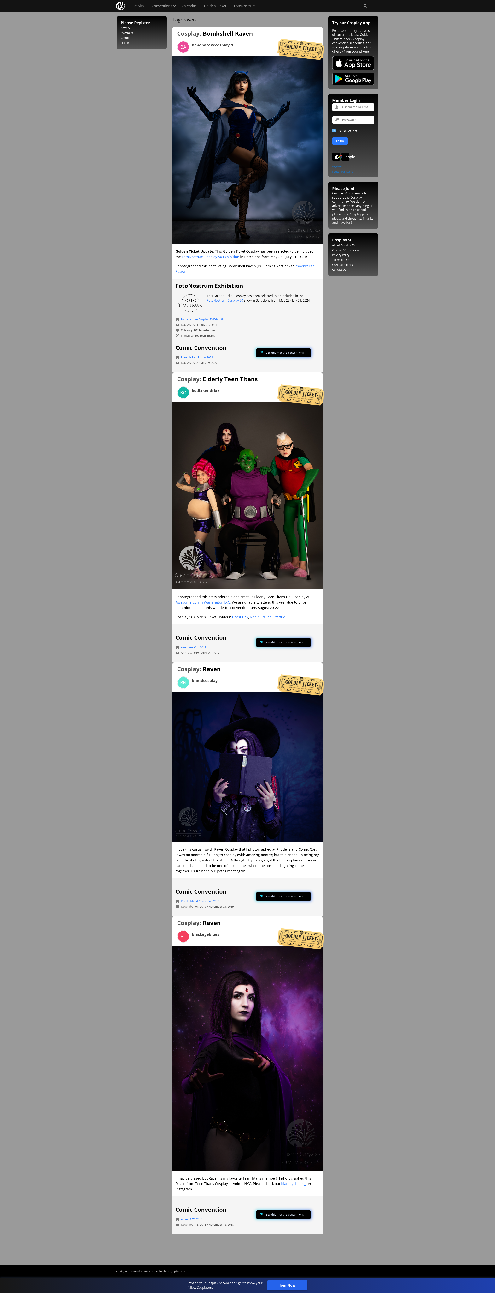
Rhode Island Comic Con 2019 (200, 901)
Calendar (189, 5)
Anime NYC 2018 (191, 1219)
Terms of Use (340, 260)
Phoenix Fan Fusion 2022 (197, 357)
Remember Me (347, 130)
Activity (138, 5)
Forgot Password (342, 171)
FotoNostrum (245, 5)
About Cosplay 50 (343, 245)
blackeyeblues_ (293, 1183)
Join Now (287, 1285)
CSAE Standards (342, 265)
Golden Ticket (215, 5)
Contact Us (339, 269)
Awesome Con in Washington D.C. (203, 602)
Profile (125, 43)
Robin (255, 617)
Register (337, 166)
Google (345, 157)
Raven (266, 617)
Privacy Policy (340, 255)
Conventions (162, 5)
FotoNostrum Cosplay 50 (225, 300)
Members (127, 33)
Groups (125, 37)
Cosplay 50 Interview (345, 250)
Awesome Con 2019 (193, 647)
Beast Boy (240, 617)
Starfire (279, 617)
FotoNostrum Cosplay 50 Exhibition (210, 256)
